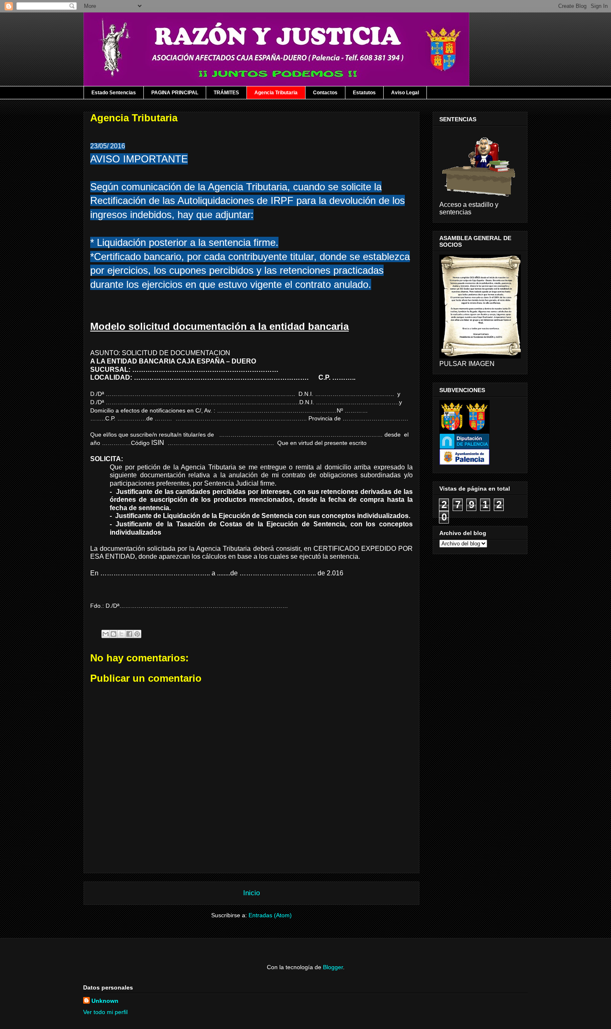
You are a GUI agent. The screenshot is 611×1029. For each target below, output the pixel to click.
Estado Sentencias (113, 93)
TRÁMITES (226, 93)
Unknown (104, 1000)
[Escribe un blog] (113, 634)
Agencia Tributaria (276, 93)
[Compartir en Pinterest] (137, 634)
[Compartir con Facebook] (129, 634)
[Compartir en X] (121, 634)
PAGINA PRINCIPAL (174, 93)
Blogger (333, 967)
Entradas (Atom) (270, 915)
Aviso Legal (405, 93)
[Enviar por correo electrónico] (105, 634)
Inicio (251, 893)
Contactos (325, 93)
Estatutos (364, 93)
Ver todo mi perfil (105, 1012)
